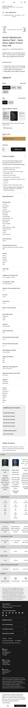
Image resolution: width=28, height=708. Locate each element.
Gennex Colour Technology (15, 187)
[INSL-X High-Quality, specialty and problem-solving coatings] (9, 662)
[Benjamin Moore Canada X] (19, 613)
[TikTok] (6, 615)
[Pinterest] (16, 613)
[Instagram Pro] (9, 613)
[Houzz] (22, 613)
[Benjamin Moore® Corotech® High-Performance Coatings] (9, 651)
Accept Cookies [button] (20, 705)
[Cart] (24, 2)
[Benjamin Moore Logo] (14, 2)
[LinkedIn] (2, 615)
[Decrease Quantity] (3, 149)
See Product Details (6, 62)
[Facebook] (2, 613)
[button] (21, 2)
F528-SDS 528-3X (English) (9, 422)
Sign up (4, 605)
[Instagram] (6, 613)
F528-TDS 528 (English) (8, 433)
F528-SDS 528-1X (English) (9, 416)
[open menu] (3, 2)
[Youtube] (12, 613)
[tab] (4, 30)
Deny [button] (8, 705)
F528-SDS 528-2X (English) (9, 419)
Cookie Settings (6, 702)
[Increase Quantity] (9, 149)
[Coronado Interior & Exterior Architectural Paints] (9, 671)
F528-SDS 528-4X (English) (9, 426)
